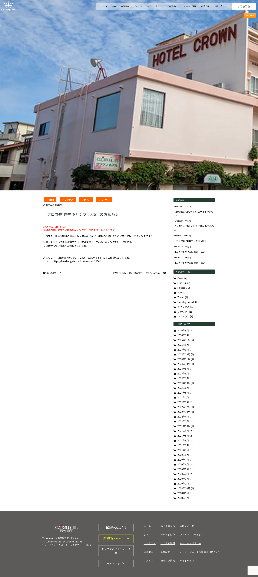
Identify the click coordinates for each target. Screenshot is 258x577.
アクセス (138, 6)
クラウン (85, 199)
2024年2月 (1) (185, 378)
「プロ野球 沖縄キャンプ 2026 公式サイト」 (77, 257)
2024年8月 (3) (185, 368)
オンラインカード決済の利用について (200, 552)
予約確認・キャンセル (116, 538)
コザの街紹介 (170, 6)
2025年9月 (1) (185, 344)
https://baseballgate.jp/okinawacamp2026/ (76, 261)
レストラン (104, 199)
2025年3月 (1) (185, 349)
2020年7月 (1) (185, 459)
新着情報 (205, 6)
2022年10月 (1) (185, 411)
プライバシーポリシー (192, 534)
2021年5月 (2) (185, 435)
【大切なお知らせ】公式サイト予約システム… (137, 272)
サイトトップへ (116, 563)
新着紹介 (165, 552)
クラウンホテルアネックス (116, 551)
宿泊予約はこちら (116, 527)
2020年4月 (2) (185, 474)
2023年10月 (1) (185, 383)
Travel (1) (182, 297)
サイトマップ (187, 560)
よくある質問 (168, 543)
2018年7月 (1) (185, 498)
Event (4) (182, 278)
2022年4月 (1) (185, 416)
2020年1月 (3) (185, 483)
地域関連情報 (168, 560)
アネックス (67, 199)
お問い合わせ (220, 6)
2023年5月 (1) (185, 392)
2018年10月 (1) (185, 488)
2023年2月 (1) (185, 397)
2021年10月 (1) (185, 426)
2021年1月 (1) (185, 450)
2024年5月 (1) (185, 373)
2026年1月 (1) (185, 335)
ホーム (104, 6)
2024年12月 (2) (185, 354)
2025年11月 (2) (185, 340)
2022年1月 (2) (185, 421)
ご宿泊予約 (243, 6)
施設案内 (125, 6)
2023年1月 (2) (185, 402)
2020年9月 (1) (185, 455)
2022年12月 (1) (185, 407)
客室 (114, 6)
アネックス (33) (185, 307)
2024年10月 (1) (185, 364)
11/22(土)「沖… (55, 272)
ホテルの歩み (153, 6)
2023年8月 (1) (185, 388)
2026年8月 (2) (185, 330)
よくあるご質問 (189, 6)
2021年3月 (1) (185, 445)
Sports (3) (183, 292)
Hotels (50, 199)
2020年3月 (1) (185, 478)
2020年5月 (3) (185, 469)
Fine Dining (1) (185, 283)
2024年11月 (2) (185, 359)
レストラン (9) (185, 316)
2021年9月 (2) (185, 431)
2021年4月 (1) (185, 440)
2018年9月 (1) (185, 493)
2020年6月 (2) (185, 464)
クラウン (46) (184, 311)
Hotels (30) (183, 287)
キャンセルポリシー (190, 543)
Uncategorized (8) (187, 302)
